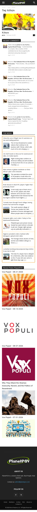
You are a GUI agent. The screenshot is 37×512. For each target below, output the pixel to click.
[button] (3, 2)
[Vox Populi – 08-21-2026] (18, 306)
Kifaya (5, 32)
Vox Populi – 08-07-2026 (12, 346)
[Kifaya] (18, 22)
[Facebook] (16, 495)
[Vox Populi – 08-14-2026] (18, 343)
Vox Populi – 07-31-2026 (12, 417)
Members (11, 502)
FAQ (23, 502)
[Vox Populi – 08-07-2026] (18, 380)
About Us (29, 502)
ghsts (3, 35)
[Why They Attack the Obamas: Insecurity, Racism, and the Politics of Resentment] (18, 414)
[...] (28, 149)
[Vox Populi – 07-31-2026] (18, 437)
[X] (21, 495)
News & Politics (6, 29)
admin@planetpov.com (22, 482)
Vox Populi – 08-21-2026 (12, 272)
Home (3, 7)
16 (34, 35)
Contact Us (18, 504)
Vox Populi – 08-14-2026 (12, 309)
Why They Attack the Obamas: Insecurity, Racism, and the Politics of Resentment (17, 386)
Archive (18, 502)
